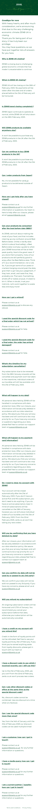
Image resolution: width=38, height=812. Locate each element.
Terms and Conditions (13, 807)
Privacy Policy (26, 807)
